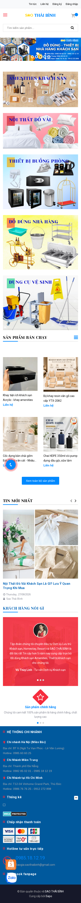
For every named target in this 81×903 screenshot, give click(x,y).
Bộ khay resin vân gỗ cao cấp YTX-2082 (59, 398)
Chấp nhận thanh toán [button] (24, 822)
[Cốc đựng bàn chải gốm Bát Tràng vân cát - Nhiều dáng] (20, 434)
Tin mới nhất (17, 501)
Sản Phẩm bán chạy (25, 337)
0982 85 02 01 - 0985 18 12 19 (32, 771)
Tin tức (33, 4)
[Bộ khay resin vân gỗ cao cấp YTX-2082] (60, 374)
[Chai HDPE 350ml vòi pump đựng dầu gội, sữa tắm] (60, 434)
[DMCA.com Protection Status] (15, 813)
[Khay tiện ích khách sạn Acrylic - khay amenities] (20, 374)
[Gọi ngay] (11, 465)
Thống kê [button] (14, 797)
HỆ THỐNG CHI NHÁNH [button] (24, 732)
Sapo (49, 896)
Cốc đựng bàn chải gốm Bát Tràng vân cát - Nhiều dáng (19, 458)
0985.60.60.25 (22, 753)
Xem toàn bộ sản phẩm (40, 480)
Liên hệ (44, 4)
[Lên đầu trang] (68, 895)
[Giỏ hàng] (73, 15)
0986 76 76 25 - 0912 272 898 (32, 788)
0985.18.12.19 (30, 858)
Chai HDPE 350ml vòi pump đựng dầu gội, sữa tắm (60, 458)
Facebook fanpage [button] (21, 874)
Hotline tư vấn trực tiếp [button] (25, 849)
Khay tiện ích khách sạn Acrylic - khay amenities (18, 397)
